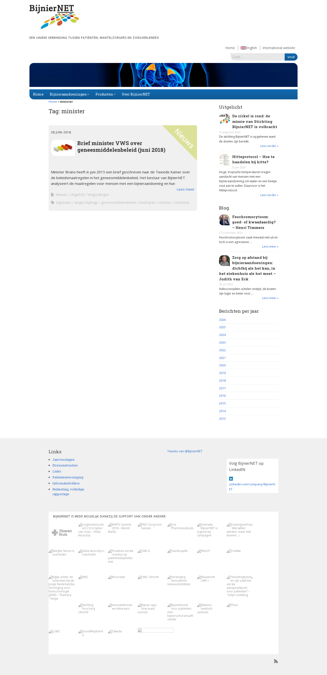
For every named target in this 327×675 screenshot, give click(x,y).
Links (56, 471)
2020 (222, 365)
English (251, 47)
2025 (222, 327)
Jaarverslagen (63, 459)
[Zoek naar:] (258, 56)
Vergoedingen (98, 194)
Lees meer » (270, 246)
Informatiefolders (66, 483)
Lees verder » (269, 146)
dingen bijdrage (86, 202)
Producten (104, 94)
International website (279, 47)
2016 (222, 395)
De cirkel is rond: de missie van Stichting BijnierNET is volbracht (254, 121)
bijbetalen (63, 202)
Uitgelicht (77, 194)
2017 (222, 388)
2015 (222, 403)
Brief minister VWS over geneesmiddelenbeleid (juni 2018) (121, 146)
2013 (222, 418)
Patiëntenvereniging (67, 477)
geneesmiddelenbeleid (118, 202)
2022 (222, 350)
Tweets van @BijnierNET (184, 451)
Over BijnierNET (136, 94)
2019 (222, 373)
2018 (222, 380)
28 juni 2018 (61, 132)
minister (165, 202)
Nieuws (61, 194)
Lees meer (186, 189)
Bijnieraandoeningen (68, 94)
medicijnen (147, 202)
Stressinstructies (65, 465)
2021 (222, 358)
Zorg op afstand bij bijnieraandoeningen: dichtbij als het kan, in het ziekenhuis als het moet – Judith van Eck (247, 268)
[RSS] (275, 661)
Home (230, 47)
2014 (222, 411)
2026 (222, 320)
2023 (222, 342)
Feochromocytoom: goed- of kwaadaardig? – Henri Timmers (254, 222)
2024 (222, 335)
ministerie (181, 202)
